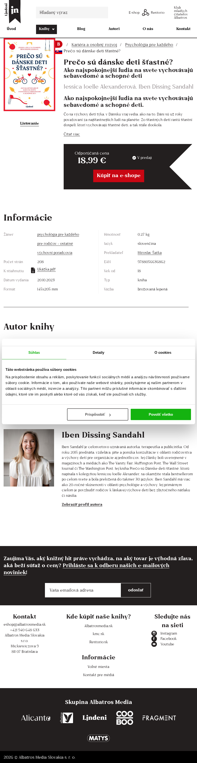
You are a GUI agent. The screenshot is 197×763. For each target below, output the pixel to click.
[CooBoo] (124, 718)
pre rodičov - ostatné (55, 243)
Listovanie (29, 123)
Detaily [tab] (99, 352)
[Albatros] (66, 718)
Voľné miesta (98, 666)
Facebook (168, 638)
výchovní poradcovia (54, 252)
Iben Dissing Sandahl (166, 86)
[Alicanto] (35, 718)
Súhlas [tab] (34, 352)
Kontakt (183, 28)
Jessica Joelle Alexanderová (100, 86)
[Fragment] (159, 718)
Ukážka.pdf (46, 269)
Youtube (167, 644)
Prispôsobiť (95, 414)
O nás (148, 28)
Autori (114, 28)
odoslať (135, 589)
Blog (81, 28)
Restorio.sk (98, 642)
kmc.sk (98, 633)
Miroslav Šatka (150, 252)
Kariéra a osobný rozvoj (94, 44)
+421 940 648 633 (24, 630)
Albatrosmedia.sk (98, 626)
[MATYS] (98, 738)
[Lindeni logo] (94, 718)
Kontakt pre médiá (98, 675)
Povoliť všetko (161, 414)
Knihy (44, 28)
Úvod (11, 28)
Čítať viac (72, 134)
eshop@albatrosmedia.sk (25, 624)
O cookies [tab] (163, 352)
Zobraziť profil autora (82, 504)
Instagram (168, 633)
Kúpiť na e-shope (119, 175)
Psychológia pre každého (149, 44)
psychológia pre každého (58, 234)
